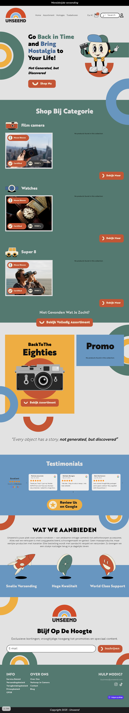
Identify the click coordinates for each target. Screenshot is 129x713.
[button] (96, 15)
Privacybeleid (13, 689)
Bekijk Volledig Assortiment (68, 322)
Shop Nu (46, 83)
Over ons (35, 679)
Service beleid (13, 679)
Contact (34, 686)
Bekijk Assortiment (43, 402)
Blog (32, 689)
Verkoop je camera (39, 683)
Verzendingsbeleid (15, 683)
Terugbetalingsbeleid (17, 686)
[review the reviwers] (55, 477)
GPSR (9, 693)
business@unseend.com (111, 680)
